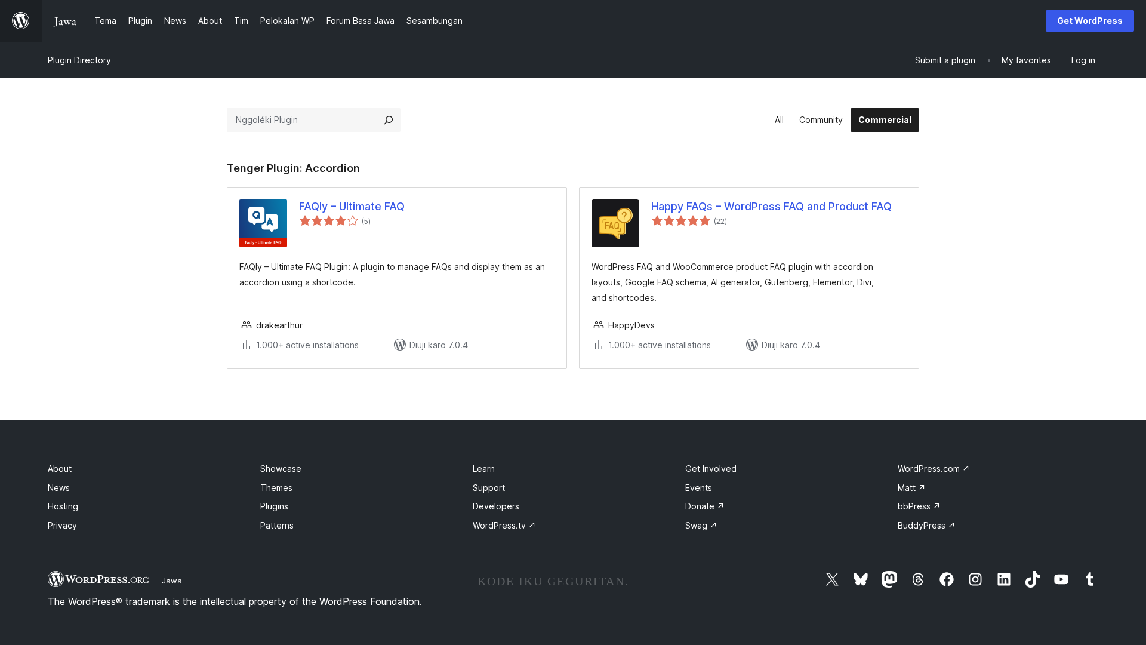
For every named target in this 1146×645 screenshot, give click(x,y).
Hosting (63, 506)
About (60, 468)
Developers (496, 506)
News (59, 488)
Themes (276, 488)
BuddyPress (927, 525)
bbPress (919, 506)
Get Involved (711, 468)
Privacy (62, 525)
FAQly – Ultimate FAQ (352, 206)
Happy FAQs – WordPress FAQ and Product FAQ (771, 206)
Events (698, 488)
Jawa (172, 580)
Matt (912, 488)
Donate (705, 506)
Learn (484, 468)
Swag (701, 525)
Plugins (274, 506)
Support (489, 488)
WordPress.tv (504, 525)
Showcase (280, 468)
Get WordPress (1090, 21)
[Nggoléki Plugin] (389, 120)
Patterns (277, 525)
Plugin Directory (79, 60)
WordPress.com (934, 468)
